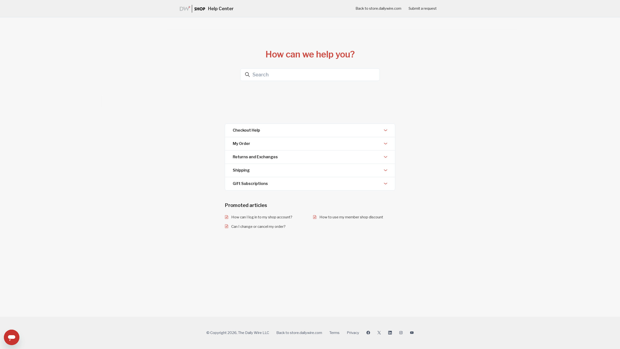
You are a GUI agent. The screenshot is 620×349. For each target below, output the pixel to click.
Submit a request (423, 8)
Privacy (353, 333)
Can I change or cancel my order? (258, 226)
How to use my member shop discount (351, 217)
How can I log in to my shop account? (261, 217)
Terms (334, 333)
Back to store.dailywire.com (378, 8)
